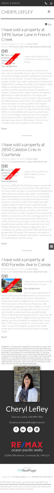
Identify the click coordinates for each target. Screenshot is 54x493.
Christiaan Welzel (18, 477)
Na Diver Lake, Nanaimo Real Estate (32, 360)
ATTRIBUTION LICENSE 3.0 (42, 477)
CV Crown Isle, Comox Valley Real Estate (35, 354)
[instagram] (30, 429)
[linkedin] (23, 429)
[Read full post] (11, 59)
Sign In (5, 3)
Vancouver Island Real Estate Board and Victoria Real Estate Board (25, 484)
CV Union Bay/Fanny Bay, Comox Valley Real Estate (26, 358)
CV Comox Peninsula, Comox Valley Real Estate (35, 348)
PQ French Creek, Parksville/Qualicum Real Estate (30, 47)
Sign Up (16, 3)
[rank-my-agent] (37, 429)
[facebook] (16, 429)
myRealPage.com (27, 471)
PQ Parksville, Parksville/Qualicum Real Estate (21, 363)
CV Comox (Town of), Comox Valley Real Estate (28, 272)
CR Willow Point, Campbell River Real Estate (25, 346)
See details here (9, 66)
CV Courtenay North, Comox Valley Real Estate (24, 352)
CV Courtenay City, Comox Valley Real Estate (15, 350)
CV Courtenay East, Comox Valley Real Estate (28, 162)
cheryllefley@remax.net (33, 422)
